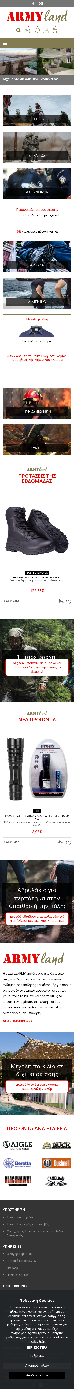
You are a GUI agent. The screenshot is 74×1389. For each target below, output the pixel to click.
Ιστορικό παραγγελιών (22, 1260)
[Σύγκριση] (28, 30)
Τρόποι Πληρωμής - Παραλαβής (28, 1224)
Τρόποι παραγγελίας (20, 1217)
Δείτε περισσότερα (17, 1020)
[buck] (34, 1145)
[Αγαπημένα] (37, 30)
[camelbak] (34, 1181)
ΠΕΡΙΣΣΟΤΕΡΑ (37, 1347)
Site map (12, 1268)
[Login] (46, 30)
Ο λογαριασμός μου (20, 1254)
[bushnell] (34, 1163)
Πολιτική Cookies (18, 1274)
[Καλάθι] (55, 30)
